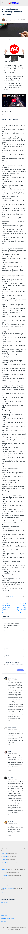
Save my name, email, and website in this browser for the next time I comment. (14, 664)
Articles (11, 596)
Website (6, 655)
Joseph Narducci (12, 678)
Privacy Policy (4, 915)
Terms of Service (5, 912)
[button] (14, 121)
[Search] (25, 3)
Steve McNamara (12, 727)
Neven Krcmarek (16, 39)
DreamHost (4, 859)
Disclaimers (3, 921)
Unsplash (24, 39)
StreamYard (4, 866)
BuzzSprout (4, 896)
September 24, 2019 (10, 20)
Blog (2, 908)
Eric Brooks (10, 822)
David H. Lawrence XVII (11, 19)
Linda (9, 751)
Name (6, 641)
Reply (9, 720)
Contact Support (4, 902)
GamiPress (4, 885)
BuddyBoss (4, 853)
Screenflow (4, 862)
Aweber (4, 882)
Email (6, 648)
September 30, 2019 (12, 823)
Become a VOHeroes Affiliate (7, 918)
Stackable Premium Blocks (8, 888)
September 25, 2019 (12, 679)
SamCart (4, 878)
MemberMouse (5, 875)
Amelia (3, 872)
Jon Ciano (10, 777)
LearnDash (4, 856)
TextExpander (5, 892)
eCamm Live (4, 869)
